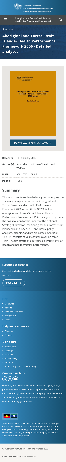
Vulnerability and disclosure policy (20, 366)
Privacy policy (10, 358)
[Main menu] (5, 20)
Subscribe (11, 282)
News (7, 319)
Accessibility (10, 346)
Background (10, 315)
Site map (8, 362)
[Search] (61, 20)
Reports (8, 307)
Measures (9, 303)
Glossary (8, 331)
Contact (8, 335)
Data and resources (13, 311)
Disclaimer (9, 354)
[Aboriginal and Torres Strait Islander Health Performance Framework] (33, 19)
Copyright (9, 350)
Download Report (31, 142)
